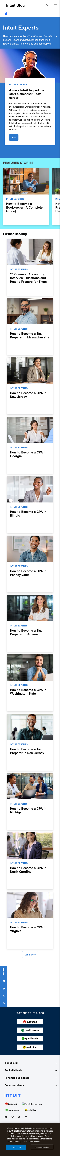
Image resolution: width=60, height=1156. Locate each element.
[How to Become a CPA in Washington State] (30, 682)
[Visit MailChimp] (30, 1109)
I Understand (16, 1147)
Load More (30, 954)
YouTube (6, 1117)
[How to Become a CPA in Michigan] (30, 801)
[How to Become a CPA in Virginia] (30, 920)
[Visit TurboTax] (11, 1103)
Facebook (19, 1117)
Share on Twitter (3, 996)
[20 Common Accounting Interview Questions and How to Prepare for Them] (30, 267)
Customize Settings (42, 1147)
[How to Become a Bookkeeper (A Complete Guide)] (26, 196)
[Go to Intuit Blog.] (6, 13)
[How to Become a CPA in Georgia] (30, 445)
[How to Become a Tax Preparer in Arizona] (30, 623)
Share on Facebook (3, 988)
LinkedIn (26, 1117)
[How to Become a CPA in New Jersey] (30, 385)
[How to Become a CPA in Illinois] (30, 504)
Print (3, 1003)
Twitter (12, 1117)
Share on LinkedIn (3, 981)
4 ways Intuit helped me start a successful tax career (26, 94)
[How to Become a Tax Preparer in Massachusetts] (30, 326)
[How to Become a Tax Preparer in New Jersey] (30, 742)
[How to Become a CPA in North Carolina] (30, 860)
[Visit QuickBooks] (12, 1109)
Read (14, 137)
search (47, 5)
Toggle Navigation (56, 5)
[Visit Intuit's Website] (30, 1095)
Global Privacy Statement (23, 1131)
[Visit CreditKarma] (32, 1103)
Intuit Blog (15, 5)
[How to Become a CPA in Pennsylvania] (30, 564)
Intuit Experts (18, 84)
